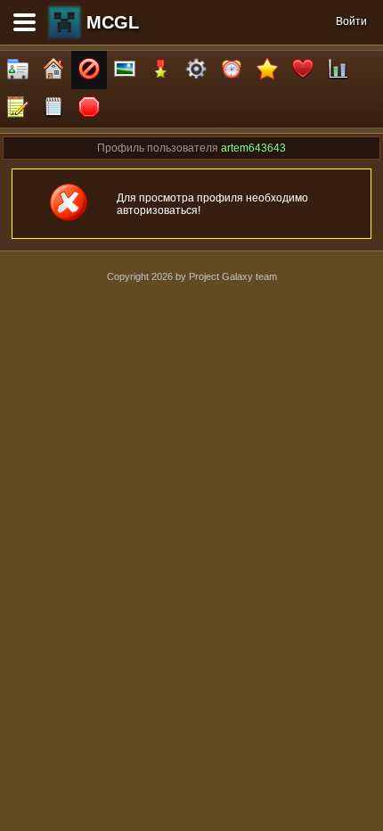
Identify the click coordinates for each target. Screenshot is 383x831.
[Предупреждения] (89, 108)
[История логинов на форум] (53, 108)
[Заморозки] (231, 70)
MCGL (112, 22)
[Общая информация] (18, 70)
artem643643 (253, 148)
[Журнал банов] (89, 70)
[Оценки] (267, 70)
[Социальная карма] (338, 70)
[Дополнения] (196, 70)
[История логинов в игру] (18, 108)
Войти (351, 21)
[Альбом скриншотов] (125, 70)
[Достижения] (160, 70)
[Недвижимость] (53, 70)
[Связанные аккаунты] (303, 70)
